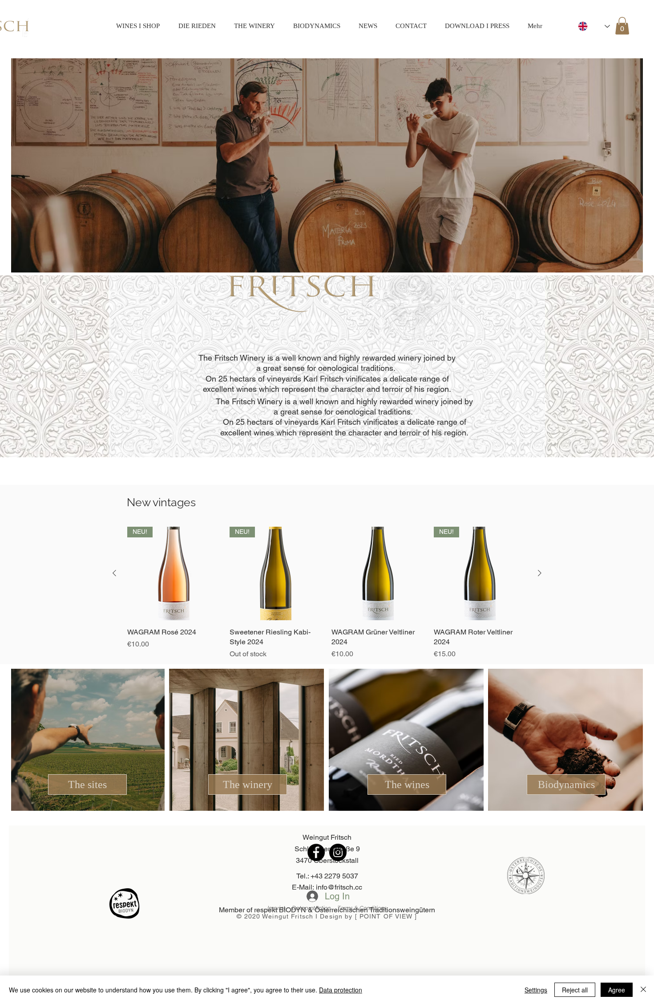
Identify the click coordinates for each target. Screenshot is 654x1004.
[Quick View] (378, 573)
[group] (327, 593)
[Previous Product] (114, 573)
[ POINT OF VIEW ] (386, 916)
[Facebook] (316, 852)
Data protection (340, 989)
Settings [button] (536, 989)
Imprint (279, 908)
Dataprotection (314, 908)
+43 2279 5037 (334, 876)
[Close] (643, 990)
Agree (616, 989)
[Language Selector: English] (594, 26)
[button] (622, 25)
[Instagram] (338, 852)
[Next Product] (539, 573)
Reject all (575, 989)
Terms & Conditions (362, 908)
